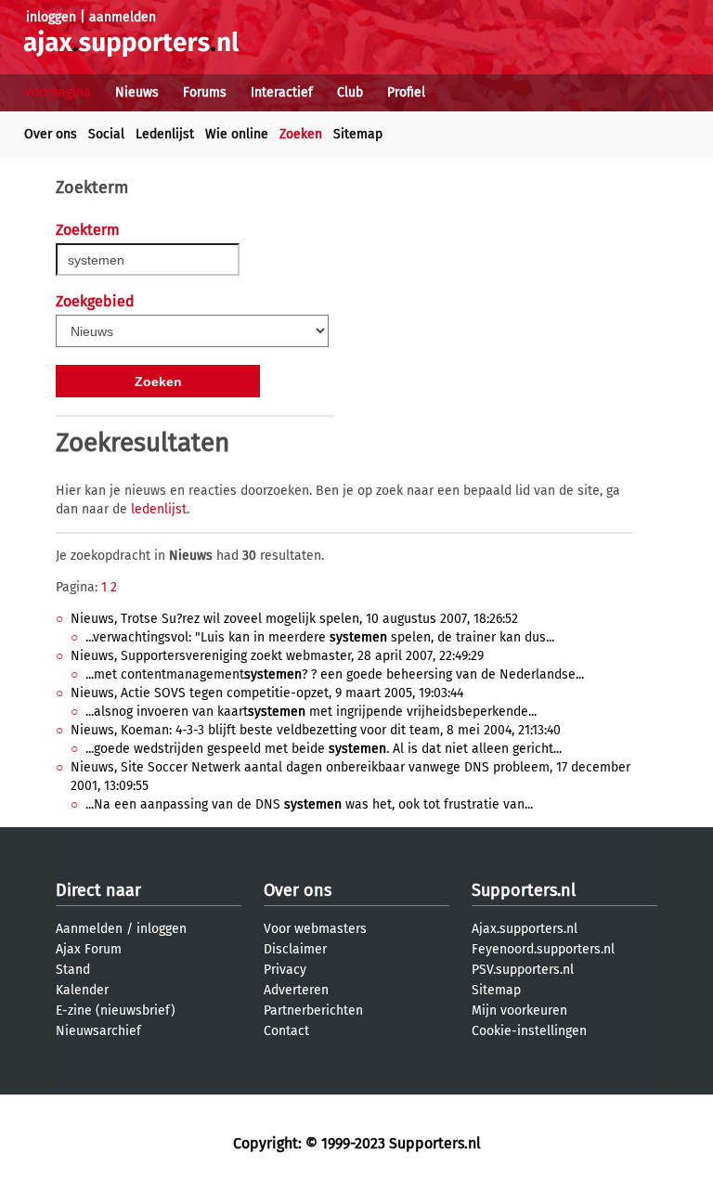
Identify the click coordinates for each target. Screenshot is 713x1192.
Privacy (285, 970)
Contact (286, 1031)
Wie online (236, 134)
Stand (73, 970)
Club (350, 92)
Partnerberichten (313, 1010)
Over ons (50, 134)
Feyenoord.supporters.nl (543, 949)
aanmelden (122, 17)
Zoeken (300, 134)
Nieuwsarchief (98, 1031)
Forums (205, 92)
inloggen (51, 17)
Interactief (282, 92)
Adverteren (296, 990)
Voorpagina (57, 92)
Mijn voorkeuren (519, 1010)
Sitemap (357, 134)
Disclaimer (295, 949)
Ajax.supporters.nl (524, 929)
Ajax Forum (89, 949)
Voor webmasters (315, 929)
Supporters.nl (524, 890)
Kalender (82, 990)
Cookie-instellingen (529, 1031)
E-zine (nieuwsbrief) (115, 1010)
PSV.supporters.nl (523, 970)
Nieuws (137, 92)
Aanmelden (89, 929)
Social (106, 134)
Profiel (406, 92)
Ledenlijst (165, 134)
